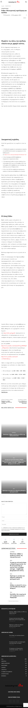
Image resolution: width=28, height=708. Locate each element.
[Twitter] (17, 701)
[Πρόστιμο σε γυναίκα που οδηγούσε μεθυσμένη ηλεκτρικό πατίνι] (14, 480)
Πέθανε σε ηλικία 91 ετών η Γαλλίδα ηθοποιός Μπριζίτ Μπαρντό (18, 586)
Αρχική (2, 6)
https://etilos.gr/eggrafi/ (9, 333)
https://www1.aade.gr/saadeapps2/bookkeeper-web (15, 154)
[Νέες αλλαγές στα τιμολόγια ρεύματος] (4, 637)
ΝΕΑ (14, 457)
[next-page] (4, 496)
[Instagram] (14, 701)
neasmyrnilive (7, 15)
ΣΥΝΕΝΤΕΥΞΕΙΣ (8, 6)
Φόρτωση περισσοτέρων (14, 601)
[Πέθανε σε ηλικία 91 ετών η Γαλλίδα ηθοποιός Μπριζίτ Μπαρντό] (5, 586)
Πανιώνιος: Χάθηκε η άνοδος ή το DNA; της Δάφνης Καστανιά (14, 435)
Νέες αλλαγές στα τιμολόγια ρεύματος (16, 635)
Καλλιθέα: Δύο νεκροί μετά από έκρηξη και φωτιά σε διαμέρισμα (18, 595)
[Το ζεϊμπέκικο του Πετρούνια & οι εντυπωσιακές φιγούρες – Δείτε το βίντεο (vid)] (4, 650)
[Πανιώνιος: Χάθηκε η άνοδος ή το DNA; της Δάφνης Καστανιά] (14, 424)
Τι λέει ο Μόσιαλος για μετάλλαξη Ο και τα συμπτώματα (22, 402)
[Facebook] (10, 701)
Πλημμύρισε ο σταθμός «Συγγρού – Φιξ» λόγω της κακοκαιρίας (6, 402)
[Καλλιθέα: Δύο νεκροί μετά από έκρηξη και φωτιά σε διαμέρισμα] (5, 595)
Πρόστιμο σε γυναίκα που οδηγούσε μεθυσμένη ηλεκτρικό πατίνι (14, 491)
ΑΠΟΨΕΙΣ (14, 432)
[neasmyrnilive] (2, 15)
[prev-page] (2, 496)
